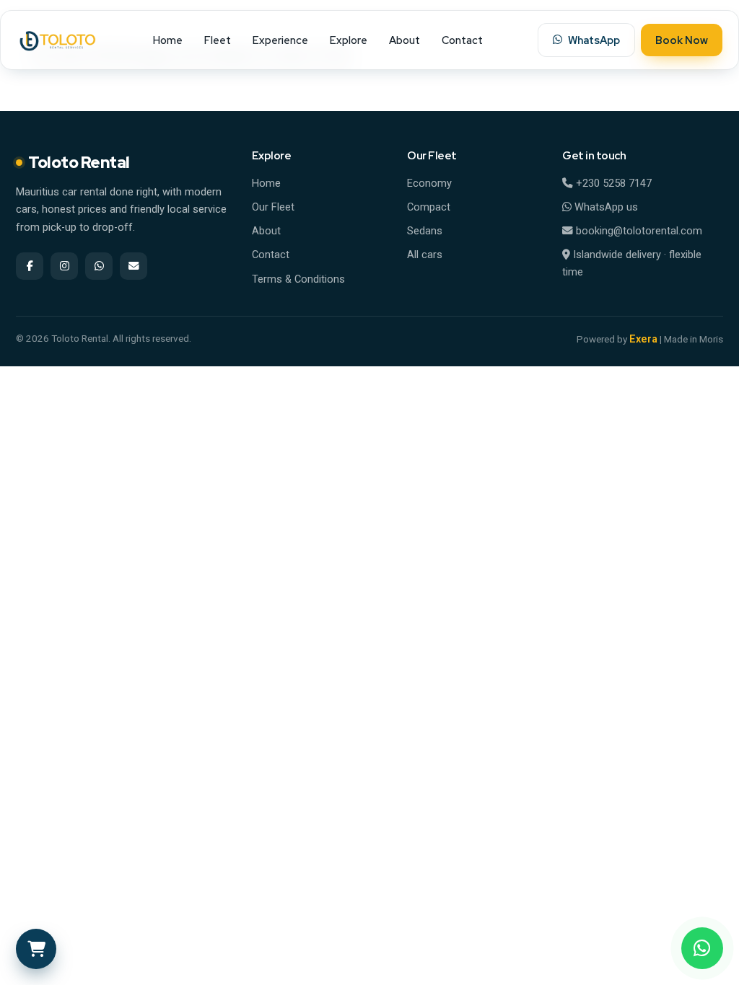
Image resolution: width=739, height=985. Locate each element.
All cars (424, 255)
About (404, 40)
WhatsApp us (605, 207)
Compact (428, 207)
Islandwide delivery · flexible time (631, 263)
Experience (280, 40)
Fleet (217, 40)
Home (168, 40)
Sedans (424, 231)
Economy (429, 183)
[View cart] (36, 949)
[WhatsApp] (702, 948)
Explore (348, 40)
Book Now (681, 40)
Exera (643, 339)
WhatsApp (594, 40)
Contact (462, 40)
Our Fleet (273, 207)
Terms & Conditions (298, 279)
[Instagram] (64, 266)
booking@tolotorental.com (637, 231)
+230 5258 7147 (612, 183)
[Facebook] (29, 266)
